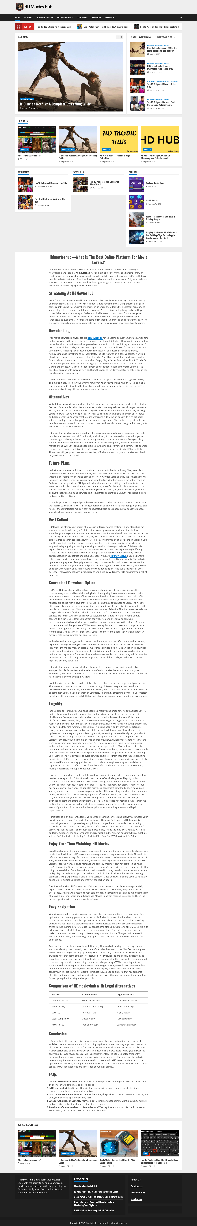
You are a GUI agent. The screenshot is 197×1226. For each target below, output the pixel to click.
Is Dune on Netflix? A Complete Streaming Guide (70, 76)
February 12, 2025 (155, 204)
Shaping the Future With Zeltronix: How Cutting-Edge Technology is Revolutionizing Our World (136, 237)
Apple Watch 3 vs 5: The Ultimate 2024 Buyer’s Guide (84, 26)
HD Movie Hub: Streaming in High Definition (119, 139)
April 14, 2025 (155, 54)
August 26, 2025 (37, 108)
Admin (24, 108)
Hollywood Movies (65, 17)
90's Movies (151, 81)
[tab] (142, 37)
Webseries (96, 17)
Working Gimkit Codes (136, 184)
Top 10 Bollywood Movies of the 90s (137, 85)
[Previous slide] (118, 37)
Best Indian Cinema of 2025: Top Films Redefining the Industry (137, 49)
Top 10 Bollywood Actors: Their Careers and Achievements (137, 103)
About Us (136, 1179)
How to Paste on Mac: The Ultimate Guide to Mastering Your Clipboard (148, 26)
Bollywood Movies (45, 17)
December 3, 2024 (155, 241)
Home (17, 17)
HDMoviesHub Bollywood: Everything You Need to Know (137, 67)
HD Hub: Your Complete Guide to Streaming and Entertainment (160, 139)
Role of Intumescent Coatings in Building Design (136, 219)
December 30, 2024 (100, 188)
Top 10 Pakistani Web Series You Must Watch (80, 184)
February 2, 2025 (156, 72)
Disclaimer (136, 1198)
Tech (31, 99)
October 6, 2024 (43, 205)
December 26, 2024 (157, 90)
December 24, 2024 (157, 108)
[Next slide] (121, 37)
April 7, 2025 (152, 186)
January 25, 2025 (154, 223)
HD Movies (28, 17)
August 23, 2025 (149, 1166)
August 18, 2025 (108, 161)
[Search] (181, 17)
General (108, 17)
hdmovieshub (95, 337)
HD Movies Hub (118, 555)
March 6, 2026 (25, 159)
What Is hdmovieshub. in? (37, 139)
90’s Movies (82, 17)
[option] (70, 76)
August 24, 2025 (108, 1166)
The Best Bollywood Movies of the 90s (25, 202)
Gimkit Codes (136, 202)
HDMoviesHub (25, 1179)
